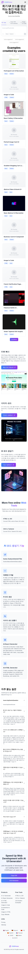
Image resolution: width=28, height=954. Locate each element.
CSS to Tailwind (19, 898)
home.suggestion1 (8, 39)
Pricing (3, 922)
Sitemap (3, 925)
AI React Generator (7, 898)
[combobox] (10, 34)
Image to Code (24, 22)
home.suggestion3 (14, 42)
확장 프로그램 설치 (8, 367)
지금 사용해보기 (7, 465)
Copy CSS (14, 875)
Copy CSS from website (14, 22)
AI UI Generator (14, 880)
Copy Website (5, 914)
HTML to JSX (19, 895)
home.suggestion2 (19, 39)
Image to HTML (5, 912)
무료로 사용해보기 (8, 415)
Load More (14, 339)
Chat (4, 22)
